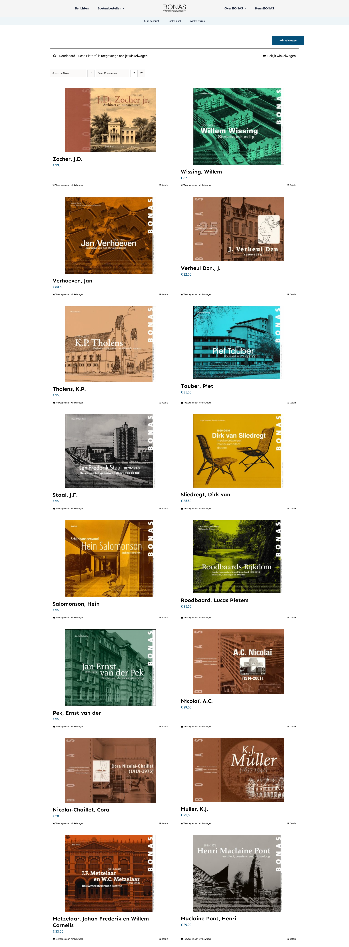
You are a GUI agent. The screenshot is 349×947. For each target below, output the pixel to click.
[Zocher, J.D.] (110, 120)
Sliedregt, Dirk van (205, 494)
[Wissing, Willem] (238, 126)
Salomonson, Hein (76, 604)
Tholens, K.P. (69, 389)
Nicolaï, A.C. (197, 701)
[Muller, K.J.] (238, 770)
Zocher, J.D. (67, 159)
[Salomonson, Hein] (110, 558)
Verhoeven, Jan (72, 280)
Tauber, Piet (197, 386)
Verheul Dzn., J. (200, 268)
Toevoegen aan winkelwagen (69, 185)
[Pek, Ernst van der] (110, 667)
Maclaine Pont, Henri (208, 918)
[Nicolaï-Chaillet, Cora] (110, 770)
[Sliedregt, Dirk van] (238, 451)
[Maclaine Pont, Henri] (238, 873)
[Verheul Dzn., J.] (238, 229)
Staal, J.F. (65, 495)
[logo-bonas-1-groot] (174, 6)
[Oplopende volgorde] (91, 73)
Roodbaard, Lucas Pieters (214, 600)
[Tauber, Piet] (238, 342)
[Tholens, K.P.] (110, 344)
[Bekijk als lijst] (141, 73)
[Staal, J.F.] (110, 451)
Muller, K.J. (194, 809)
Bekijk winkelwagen (281, 56)
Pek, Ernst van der (77, 713)
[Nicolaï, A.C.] (238, 661)
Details (164, 185)
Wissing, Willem (201, 171)
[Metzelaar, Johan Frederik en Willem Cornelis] (110, 873)
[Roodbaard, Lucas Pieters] (238, 556)
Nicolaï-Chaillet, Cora (81, 809)
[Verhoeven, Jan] (110, 235)
